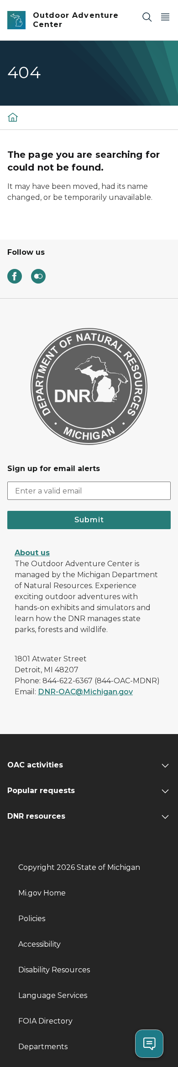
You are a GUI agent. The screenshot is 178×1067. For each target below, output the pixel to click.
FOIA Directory (45, 1021)
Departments (43, 1046)
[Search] (146, 16)
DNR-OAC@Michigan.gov (85, 691)
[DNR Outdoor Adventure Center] (12, 116)
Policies (31, 918)
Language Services (52, 995)
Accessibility (39, 944)
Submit (89, 519)
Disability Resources (54, 969)
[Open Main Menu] (165, 16)
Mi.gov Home (42, 893)
